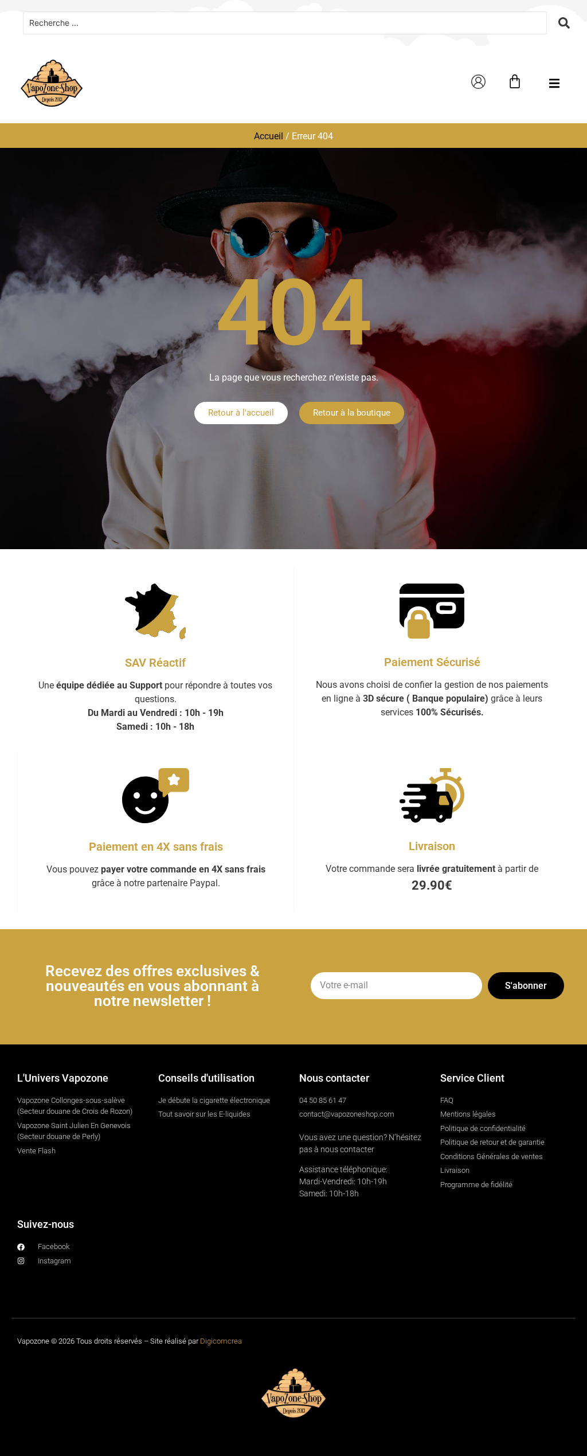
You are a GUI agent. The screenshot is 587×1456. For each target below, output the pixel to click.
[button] (554, 83)
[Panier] (514, 81)
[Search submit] (564, 22)
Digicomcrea (221, 1341)
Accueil (268, 136)
